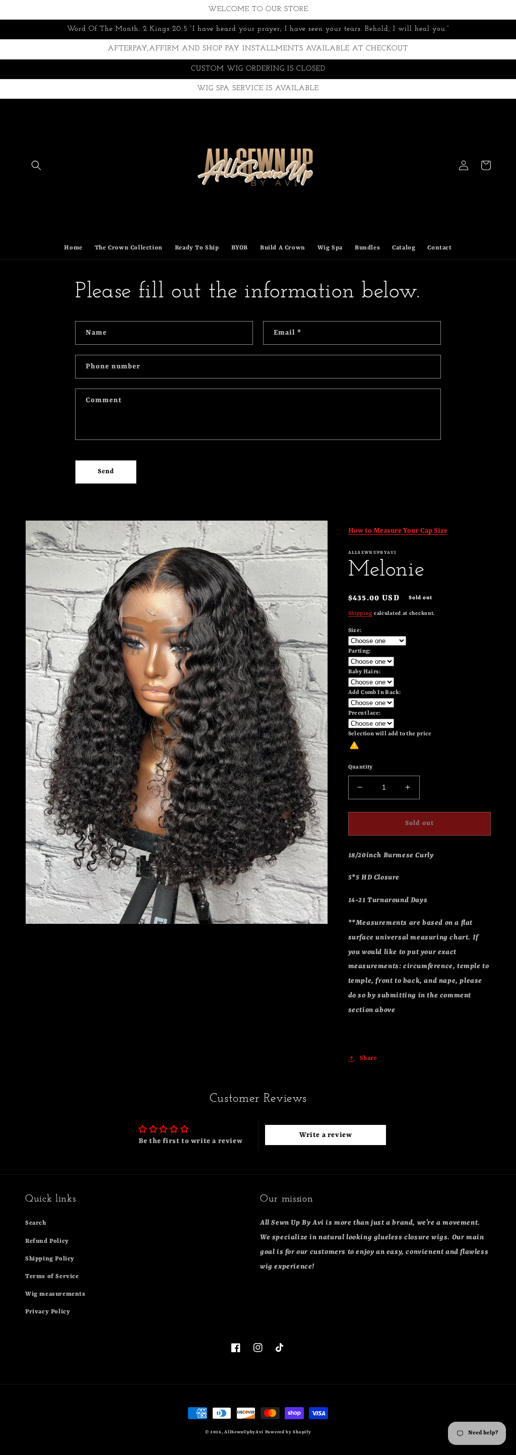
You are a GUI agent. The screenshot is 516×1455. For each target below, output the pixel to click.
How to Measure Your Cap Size (397, 531)
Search (35, 1223)
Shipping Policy (50, 1258)
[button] (36, 165)
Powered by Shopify (288, 1432)
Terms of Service (52, 1276)
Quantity (360, 767)
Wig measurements (55, 1294)
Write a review (325, 1135)
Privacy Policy (47, 1311)
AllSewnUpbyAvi (244, 1432)
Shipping (360, 613)
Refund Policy (47, 1241)
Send (106, 471)
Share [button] (368, 1058)
